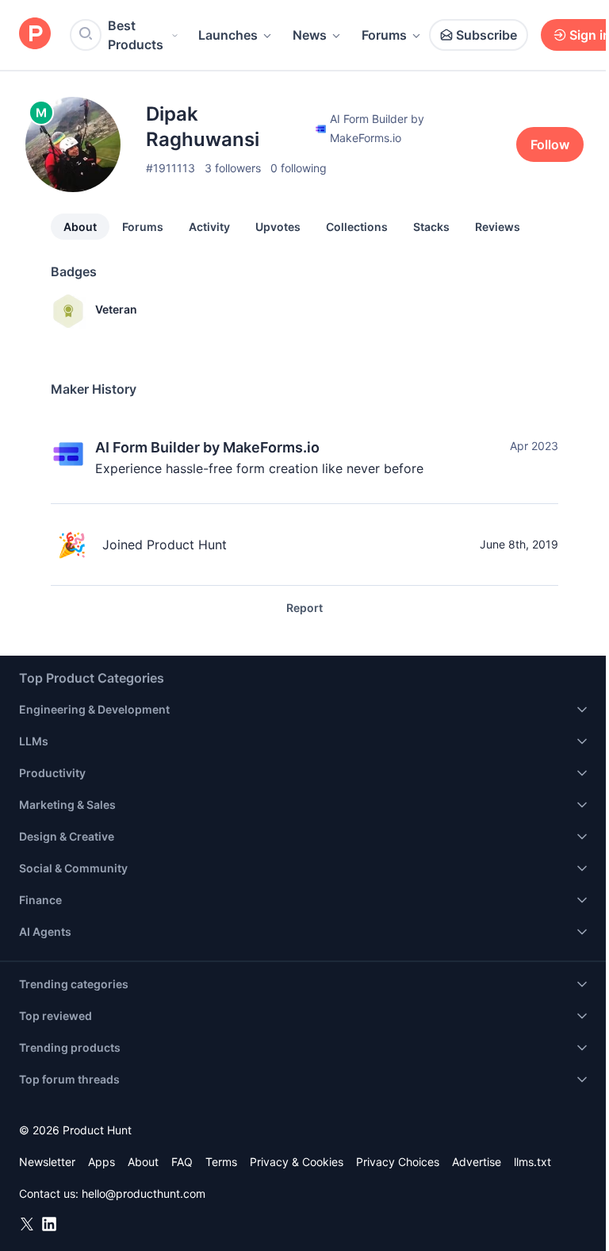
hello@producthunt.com (143, 1193)
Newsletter (47, 1161)
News (310, 35)
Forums (384, 35)
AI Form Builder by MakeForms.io (207, 447)
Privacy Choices (397, 1161)
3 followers (233, 168)
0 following (298, 168)
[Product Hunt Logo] (35, 34)
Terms (221, 1161)
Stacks (431, 226)
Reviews (497, 226)
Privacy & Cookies (296, 1161)
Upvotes (278, 226)
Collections (357, 226)
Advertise (476, 1161)
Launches (228, 35)
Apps (101, 1161)
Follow (549, 144)
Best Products (135, 34)
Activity (209, 226)
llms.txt (532, 1161)
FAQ (182, 1161)
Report (304, 607)
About (80, 226)
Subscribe (486, 35)
